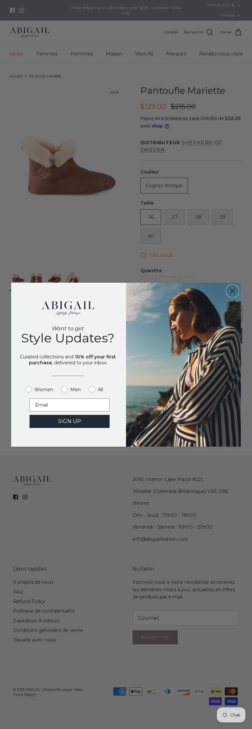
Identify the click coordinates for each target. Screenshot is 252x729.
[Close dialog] (232, 291)
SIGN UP (69, 421)
